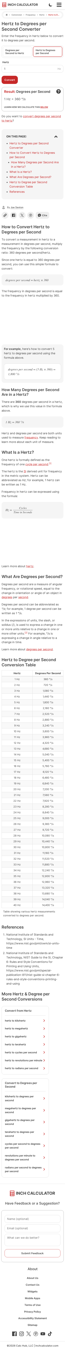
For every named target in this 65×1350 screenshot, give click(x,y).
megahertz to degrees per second (20, 1110)
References (17, 191)
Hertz (41, 15)
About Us (32, 1278)
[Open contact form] (58, 91)
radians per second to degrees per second (23, 1169)
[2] (26, 632)
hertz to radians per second (21, 1068)
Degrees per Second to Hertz (14, 52)
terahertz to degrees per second (19, 1133)
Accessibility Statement (32, 1318)
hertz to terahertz (15, 1044)
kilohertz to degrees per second (19, 1098)
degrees (7, 597)
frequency (31, 437)
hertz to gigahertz (16, 1036)
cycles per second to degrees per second (22, 1145)
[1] (50, 463)
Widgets (32, 1291)
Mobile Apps (32, 1298)
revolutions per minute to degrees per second (20, 1157)
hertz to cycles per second (21, 1052)
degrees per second (39, 649)
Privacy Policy (32, 1311)
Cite (44, 215)
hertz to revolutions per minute (23, 1060)
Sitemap (32, 1325)
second (23, 597)
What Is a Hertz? (20, 171)
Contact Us (32, 1284)
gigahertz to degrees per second (20, 1121)
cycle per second (36, 464)
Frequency (30, 15)
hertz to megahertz (16, 1028)
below (44, 107)
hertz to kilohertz (15, 1020)
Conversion (17, 15)
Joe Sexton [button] (17, 207)
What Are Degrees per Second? (30, 177)
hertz (29, 566)
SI (25, 471)
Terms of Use (32, 1304)
